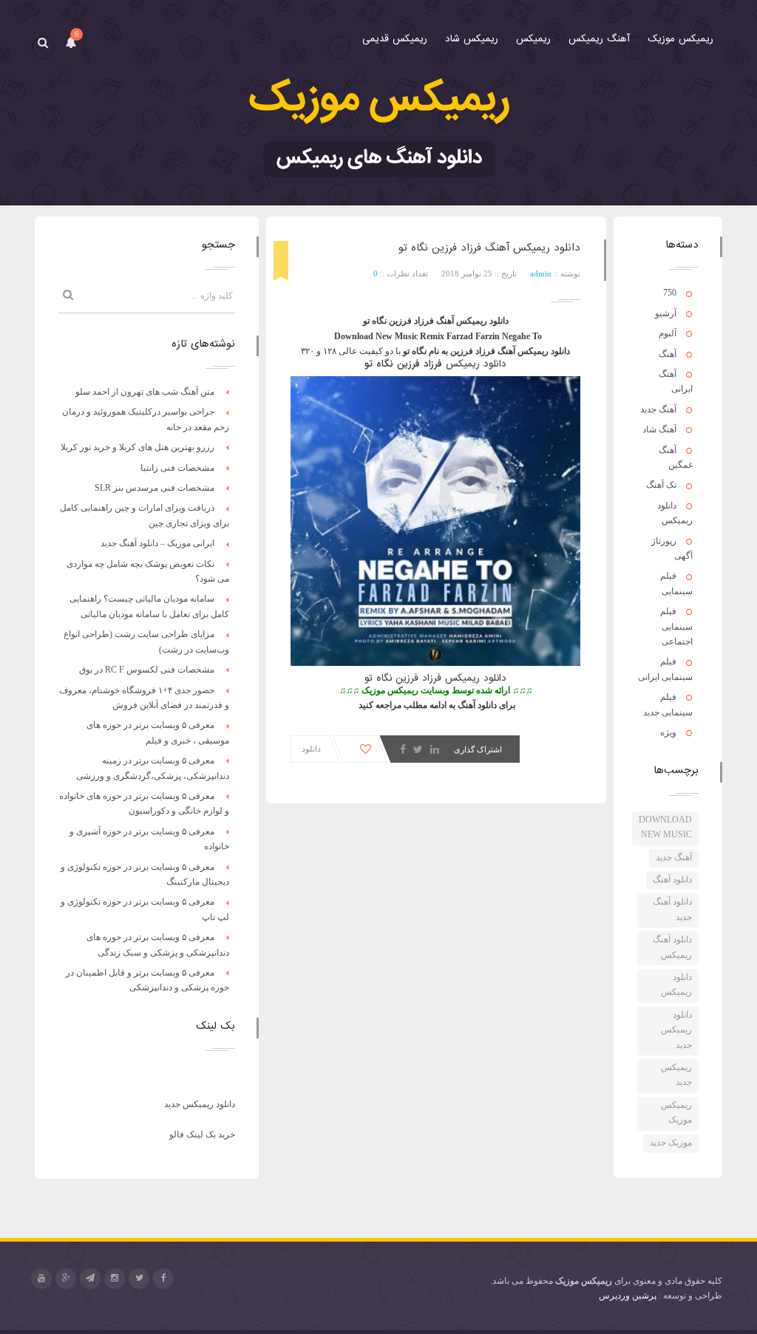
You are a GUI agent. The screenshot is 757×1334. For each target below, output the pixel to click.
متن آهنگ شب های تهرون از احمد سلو (144, 392)
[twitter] (139, 1278)
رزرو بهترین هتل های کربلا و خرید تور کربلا (137, 447)
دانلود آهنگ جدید (672, 909)
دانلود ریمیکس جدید (676, 1030)
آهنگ (667, 354)
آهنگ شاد (659, 429)
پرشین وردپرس (627, 1295)
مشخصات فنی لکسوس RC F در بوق (146, 669)
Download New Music (665, 827)
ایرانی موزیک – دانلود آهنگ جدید (157, 543)
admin (540, 273)
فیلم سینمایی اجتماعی (676, 626)
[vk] (90, 1278)
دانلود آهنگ (672, 879)
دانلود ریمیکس (676, 984)
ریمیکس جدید (676, 1074)
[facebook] (163, 1278)
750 (669, 292)
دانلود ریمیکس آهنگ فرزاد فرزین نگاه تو (489, 247)
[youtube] (41, 1278)
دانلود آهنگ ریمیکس (672, 946)
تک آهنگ (661, 485)
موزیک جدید (671, 1142)
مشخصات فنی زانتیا (177, 468)
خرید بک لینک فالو (202, 1134)
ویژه (668, 732)
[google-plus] (65, 1278)
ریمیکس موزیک (676, 1112)
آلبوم (667, 333)
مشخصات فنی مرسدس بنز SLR (154, 488)
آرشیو (665, 313)
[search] (42, 42)
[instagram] (114, 1278)
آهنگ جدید (658, 409)
